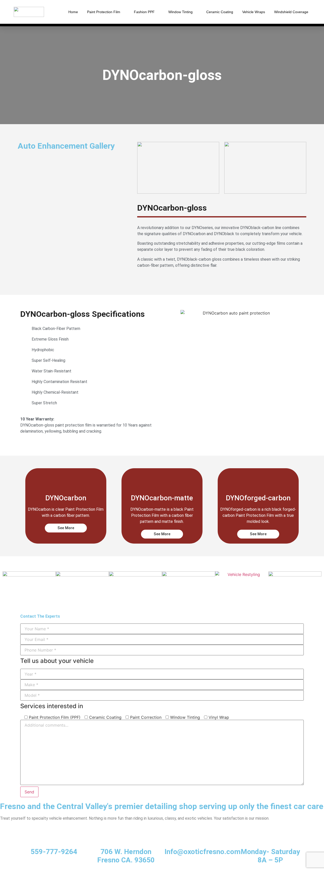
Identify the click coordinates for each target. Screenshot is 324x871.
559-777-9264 (54, 851)
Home (73, 12)
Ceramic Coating (219, 12)
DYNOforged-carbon (258, 498)
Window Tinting (180, 12)
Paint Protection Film (103, 12)
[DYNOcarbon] (65, 479)
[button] (22, 155)
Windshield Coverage (291, 12)
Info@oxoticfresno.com (202, 851)
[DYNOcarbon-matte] (162, 479)
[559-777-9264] (54, 839)
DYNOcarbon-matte (162, 498)
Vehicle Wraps (253, 12)
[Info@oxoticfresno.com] (198, 839)
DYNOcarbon (65, 498)
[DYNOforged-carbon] (258, 479)
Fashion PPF (144, 12)
